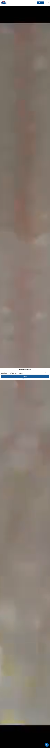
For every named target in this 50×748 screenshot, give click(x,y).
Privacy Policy (24, 378)
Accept (25, 376)
